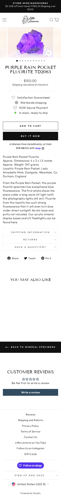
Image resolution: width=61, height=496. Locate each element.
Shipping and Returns (30, 420)
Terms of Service (30, 431)
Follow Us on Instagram (30, 448)
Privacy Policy (30, 425)
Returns (30, 239)
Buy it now (30, 136)
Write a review (30, 392)
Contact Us (30, 437)
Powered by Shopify (30, 493)
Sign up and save (30, 475)
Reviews (30, 414)
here (14, 222)
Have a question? (30, 247)
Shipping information (30, 232)
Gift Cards (30, 454)
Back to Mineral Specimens (33, 347)
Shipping (17, 84)
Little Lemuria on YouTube (30, 442)
